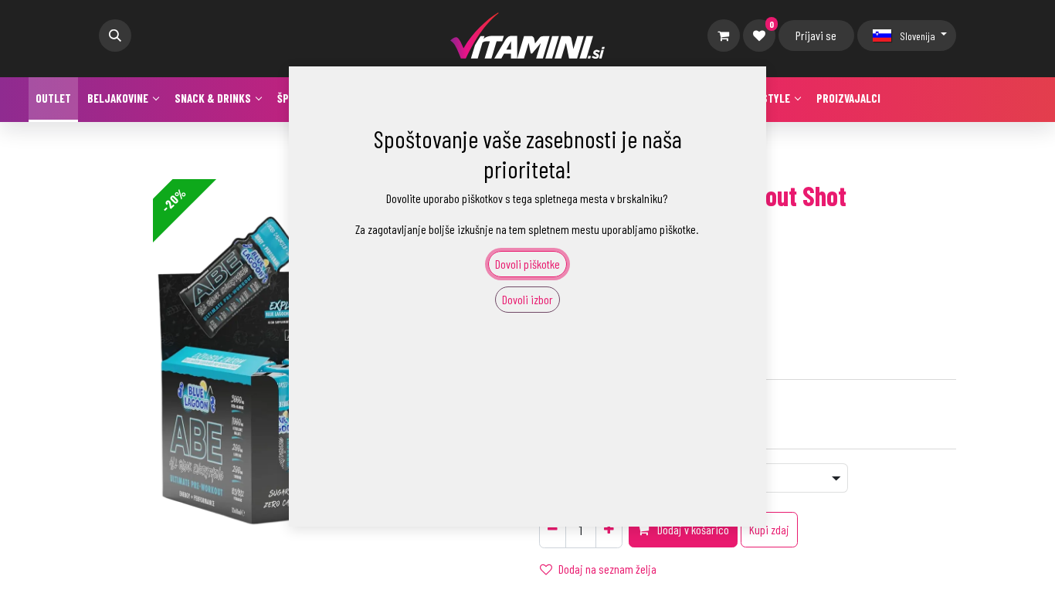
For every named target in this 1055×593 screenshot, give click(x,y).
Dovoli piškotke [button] (527, 263)
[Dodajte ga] (608, 529)
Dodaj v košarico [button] (692, 529)
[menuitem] (53, 99)
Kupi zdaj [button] (769, 529)
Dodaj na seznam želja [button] (607, 568)
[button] (115, 35)
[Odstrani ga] (552, 529)
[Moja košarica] (723, 35)
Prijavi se (815, 35)
